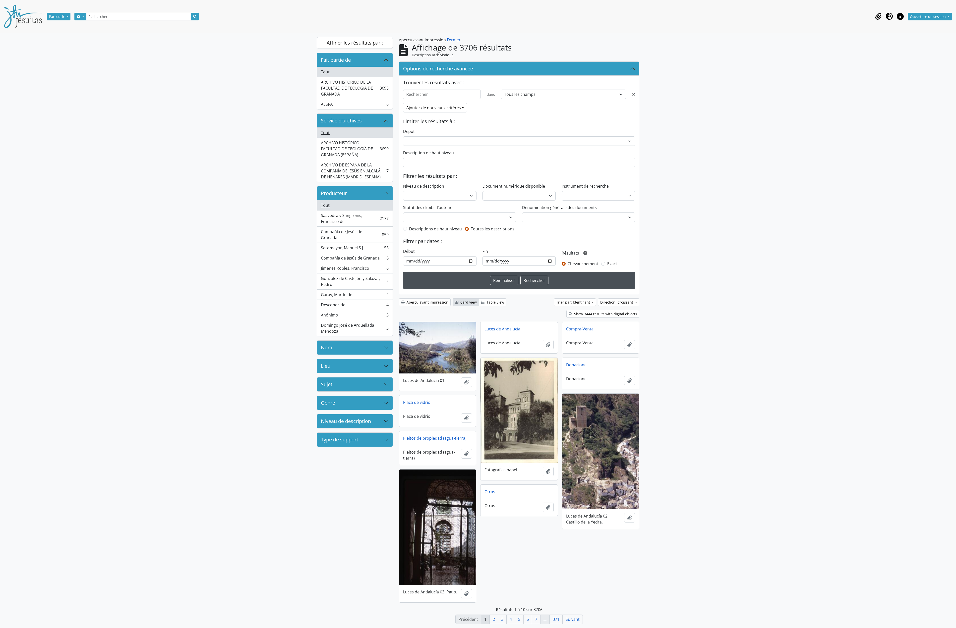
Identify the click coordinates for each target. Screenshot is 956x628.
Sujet (326, 384)
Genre (328, 402)
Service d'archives (341, 120)
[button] (878, 16)
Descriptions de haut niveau (435, 229)
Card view (468, 302)
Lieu (325, 366)
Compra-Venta (580, 329)
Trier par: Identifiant (573, 302)
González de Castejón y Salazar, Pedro (355, 281)
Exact (612, 263)
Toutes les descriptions (492, 229)
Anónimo (355, 316)
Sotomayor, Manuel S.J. (355, 249)
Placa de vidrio (416, 402)
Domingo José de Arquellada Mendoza (355, 328)
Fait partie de (336, 59)
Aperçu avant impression (427, 302)
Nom (326, 347)
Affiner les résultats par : (355, 42)
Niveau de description (346, 421)
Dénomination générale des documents (559, 207)
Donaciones (577, 364)
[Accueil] (25, 16)
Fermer (454, 40)
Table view (494, 302)
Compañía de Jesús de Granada (355, 234)
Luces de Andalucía (502, 329)
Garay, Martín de (355, 296)
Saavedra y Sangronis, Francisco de (355, 218)
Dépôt (409, 131)
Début (409, 251)
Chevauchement (583, 263)
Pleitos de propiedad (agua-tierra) (435, 438)
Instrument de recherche (585, 186)
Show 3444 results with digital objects (605, 314)
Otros (489, 491)
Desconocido (355, 306)
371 (556, 619)
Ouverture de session (928, 16)
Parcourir (57, 16)
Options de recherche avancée (438, 68)
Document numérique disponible (513, 186)
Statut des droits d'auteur (427, 207)
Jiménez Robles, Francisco (355, 269)
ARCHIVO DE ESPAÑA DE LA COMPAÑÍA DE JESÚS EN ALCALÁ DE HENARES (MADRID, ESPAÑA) (355, 171)
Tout (325, 72)
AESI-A (355, 105)
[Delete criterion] (633, 94)
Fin (485, 251)
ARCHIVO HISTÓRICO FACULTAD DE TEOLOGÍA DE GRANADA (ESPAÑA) (355, 148)
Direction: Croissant (617, 302)
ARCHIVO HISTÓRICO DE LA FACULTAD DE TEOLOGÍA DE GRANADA (355, 88)
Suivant (573, 619)
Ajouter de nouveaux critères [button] (433, 107)
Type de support (339, 439)
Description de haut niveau (428, 153)
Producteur (334, 193)
